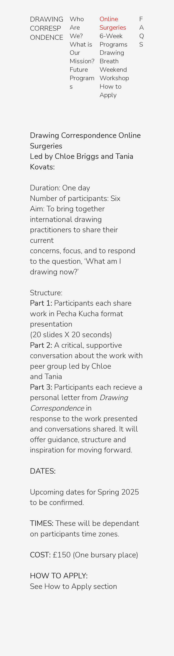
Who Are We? (77, 27)
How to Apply (110, 90)
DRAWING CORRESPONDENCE (46, 28)
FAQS (141, 32)
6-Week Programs (114, 40)
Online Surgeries (113, 23)
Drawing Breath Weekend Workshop (114, 65)
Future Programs (82, 78)
